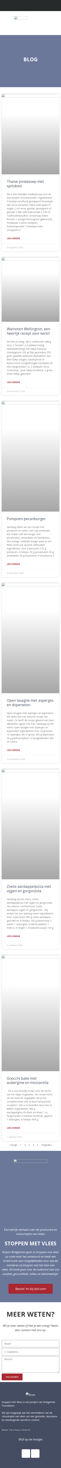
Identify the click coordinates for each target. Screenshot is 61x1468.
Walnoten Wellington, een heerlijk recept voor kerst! (28, 331)
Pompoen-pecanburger (26, 518)
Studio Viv (26, 1430)
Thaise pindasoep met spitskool (25, 183)
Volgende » (46, 1145)
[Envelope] (33, 6)
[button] (55, 22)
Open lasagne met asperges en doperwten (30, 702)
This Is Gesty (14, 1430)
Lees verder (13, 238)
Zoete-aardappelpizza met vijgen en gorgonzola (29, 888)
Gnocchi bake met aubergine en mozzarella (27, 1080)
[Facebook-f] (27, 6)
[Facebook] (26, 1453)
